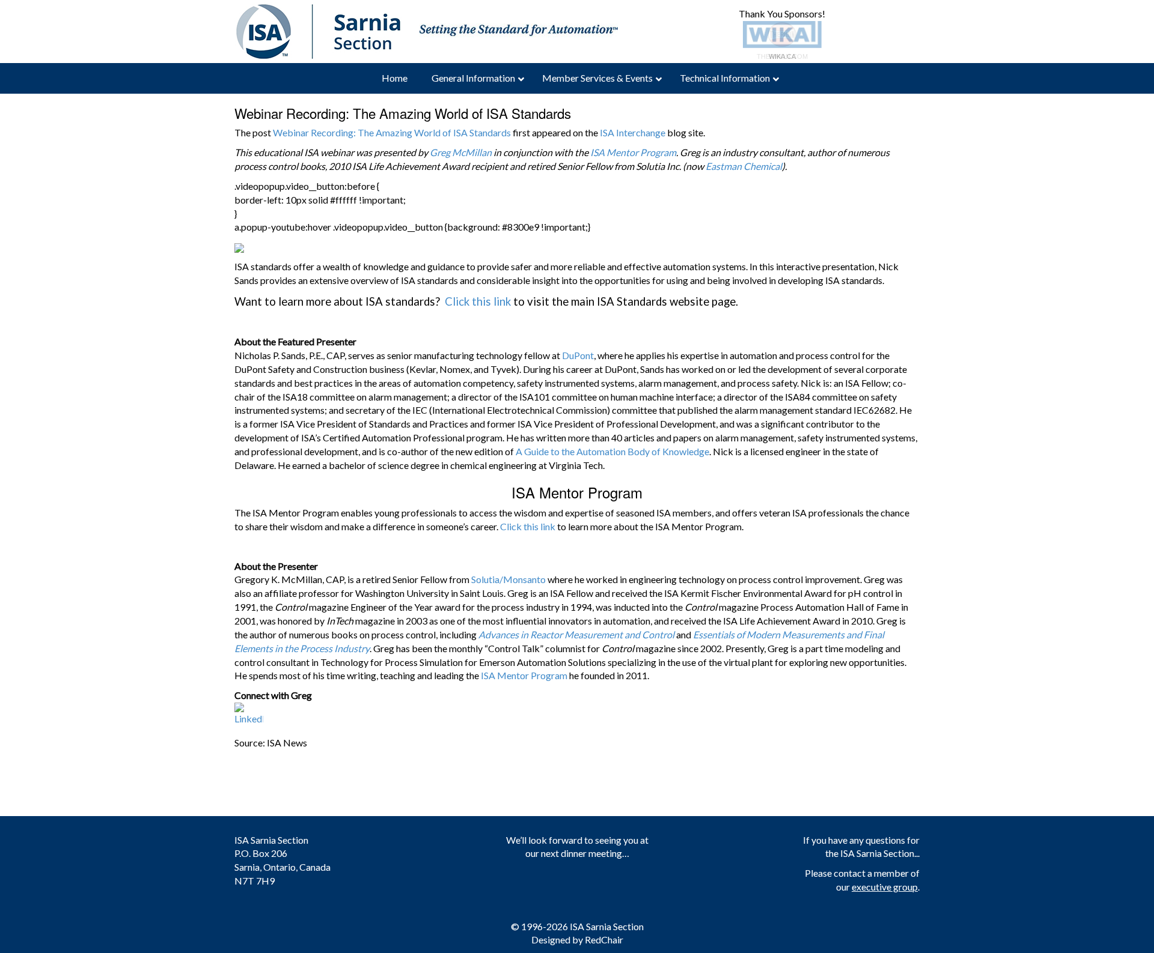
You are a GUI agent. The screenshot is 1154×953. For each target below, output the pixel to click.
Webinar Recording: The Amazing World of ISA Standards (392, 132)
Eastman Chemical (744, 166)
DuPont (578, 355)
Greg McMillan (461, 152)
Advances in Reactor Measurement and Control (576, 634)
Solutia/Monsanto (508, 579)
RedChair (604, 939)
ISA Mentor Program (633, 152)
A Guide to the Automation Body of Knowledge (612, 451)
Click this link (478, 301)
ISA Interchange (632, 132)
